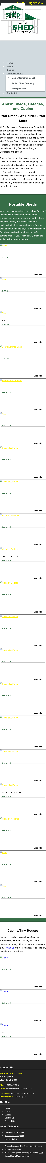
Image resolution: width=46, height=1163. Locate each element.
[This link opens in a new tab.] (43, 2)
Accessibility (10, 1121)
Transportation (19, 88)
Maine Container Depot (23, 77)
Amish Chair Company (23, 83)
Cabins (10, 69)
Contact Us (12, 93)
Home (10, 62)
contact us (9, 947)
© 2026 (16, 1146)
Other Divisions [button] (15, 73)
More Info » (39, 274)
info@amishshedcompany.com (18, 1088)
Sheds (10, 66)
